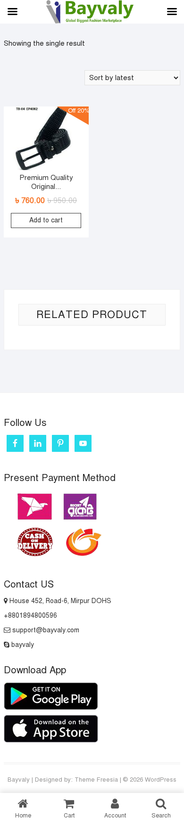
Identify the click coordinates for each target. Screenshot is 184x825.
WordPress (160, 780)
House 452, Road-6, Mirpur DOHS (59, 601)
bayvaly (21, 645)
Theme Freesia (96, 780)
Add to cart (46, 220)
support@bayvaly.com (44, 630)
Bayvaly (19, 780)
